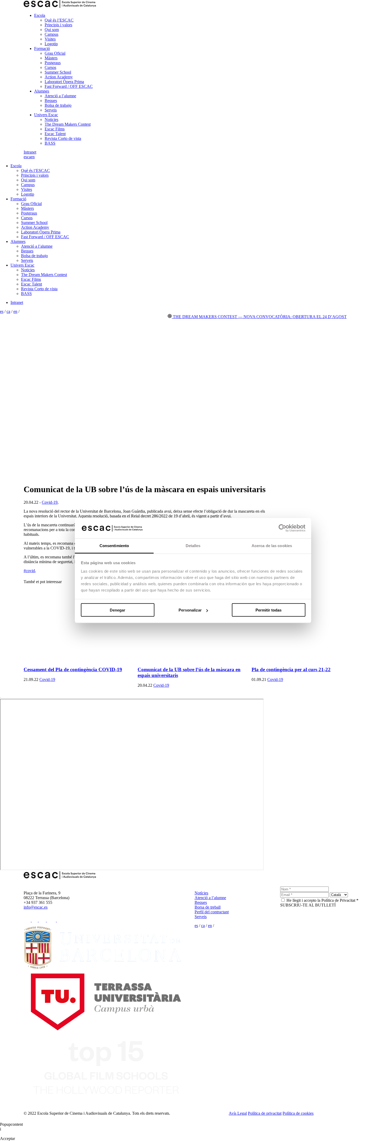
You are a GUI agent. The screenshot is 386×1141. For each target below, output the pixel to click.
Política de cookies (298, 1113)
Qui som (52, 29)
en (33, 157)
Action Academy (59, 77)
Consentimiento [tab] (114, 545)
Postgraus (53, 62)
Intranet (30, 152)
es (25, 157)
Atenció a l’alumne (60, 96)
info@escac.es (36, 907)
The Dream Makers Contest (68, 124)
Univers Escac (46, 115)
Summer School (58, 72)
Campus (51, 34)
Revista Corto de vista (63, 138)
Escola (39, 15)
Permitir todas (268, 610)
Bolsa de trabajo (58, 105)
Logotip (51, 44)
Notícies (201, 893)
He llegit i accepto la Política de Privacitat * (322, 900)
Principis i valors (58, 25)
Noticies (51, 119)
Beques (51, 100)
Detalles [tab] (193, 545)
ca (29, 157)
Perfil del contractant (212, 912)
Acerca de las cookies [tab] (272, 545)
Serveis (51, 110)
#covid (30, 570)
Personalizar (190, 610)
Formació (42, 48)
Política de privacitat (264, 1113)
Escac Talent (55, 133)
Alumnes (41, 91)
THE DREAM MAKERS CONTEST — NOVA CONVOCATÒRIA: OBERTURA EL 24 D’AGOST (244, 316)
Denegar (117, 610)
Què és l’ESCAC (59, 20)
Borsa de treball (208, 907)
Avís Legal (238, 1113)
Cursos (50, 67)
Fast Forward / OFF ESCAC (69, 86)
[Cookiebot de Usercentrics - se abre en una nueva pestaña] (282, 528)
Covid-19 (50, 502)
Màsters (51, 58)
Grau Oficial (55, 53)
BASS (50, 143)
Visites (50, 39)
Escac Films (55, 129)
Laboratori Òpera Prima (64, 81)
